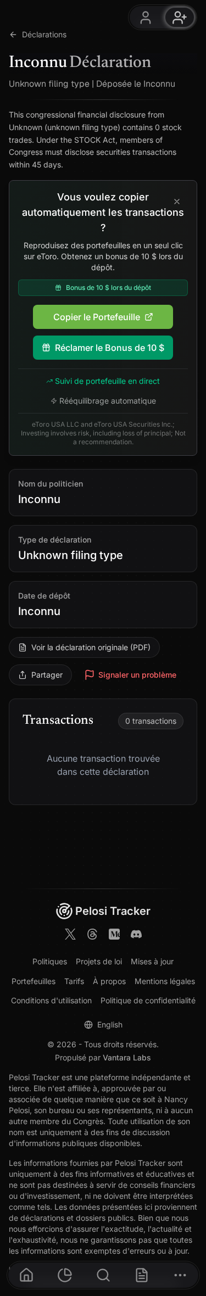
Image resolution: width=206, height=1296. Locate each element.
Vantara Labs (127, 1057)
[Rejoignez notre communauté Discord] (136, 936)
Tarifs (74, 981)
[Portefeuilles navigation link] (65, 1275)
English (110, 1024)
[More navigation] (180, 1275)
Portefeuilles (33, 981)
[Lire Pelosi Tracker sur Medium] (114, 936)
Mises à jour (152, 961)
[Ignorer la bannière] (176, 202)
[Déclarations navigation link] (142, 1275)
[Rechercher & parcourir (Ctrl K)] (103, 1275)
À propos (109, 981)
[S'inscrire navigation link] (179, 17)
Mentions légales (165, 981)
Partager (47, 674)
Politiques (49, 961)
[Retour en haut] (188, 1205)
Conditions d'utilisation (51, 1000)
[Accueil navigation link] (26, 1275)
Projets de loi (99, 961)
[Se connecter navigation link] (145, 17)
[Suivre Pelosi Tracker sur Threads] (92, 936)
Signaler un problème (137, 674)
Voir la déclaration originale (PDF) (91, 647)
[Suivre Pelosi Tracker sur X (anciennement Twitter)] (70, 936)
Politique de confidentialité (148, 1000)
